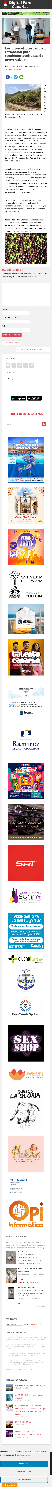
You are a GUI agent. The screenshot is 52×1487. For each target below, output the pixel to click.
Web (3, 326)
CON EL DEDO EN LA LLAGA (26, 414)
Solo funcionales (24, 1472)
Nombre (6, 309)
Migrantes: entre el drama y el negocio (30, 1385)
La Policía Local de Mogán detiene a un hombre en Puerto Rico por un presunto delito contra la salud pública (25, 1346)
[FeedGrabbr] (26, 1306)
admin (21, 66)
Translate (38, 1324)
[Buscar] (44, 424)
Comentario (6, 280)
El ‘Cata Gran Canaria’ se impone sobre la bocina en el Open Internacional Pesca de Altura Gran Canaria (26, 1338)
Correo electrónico (10, 317)
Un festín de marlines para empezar (19, 1369)
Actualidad (31, 66)
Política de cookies (23, 1455)
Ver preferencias (24, 1480)
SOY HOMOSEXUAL (23, 1422)
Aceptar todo (24, 1464)
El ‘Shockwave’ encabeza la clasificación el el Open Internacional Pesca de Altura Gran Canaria (25, 1354)
